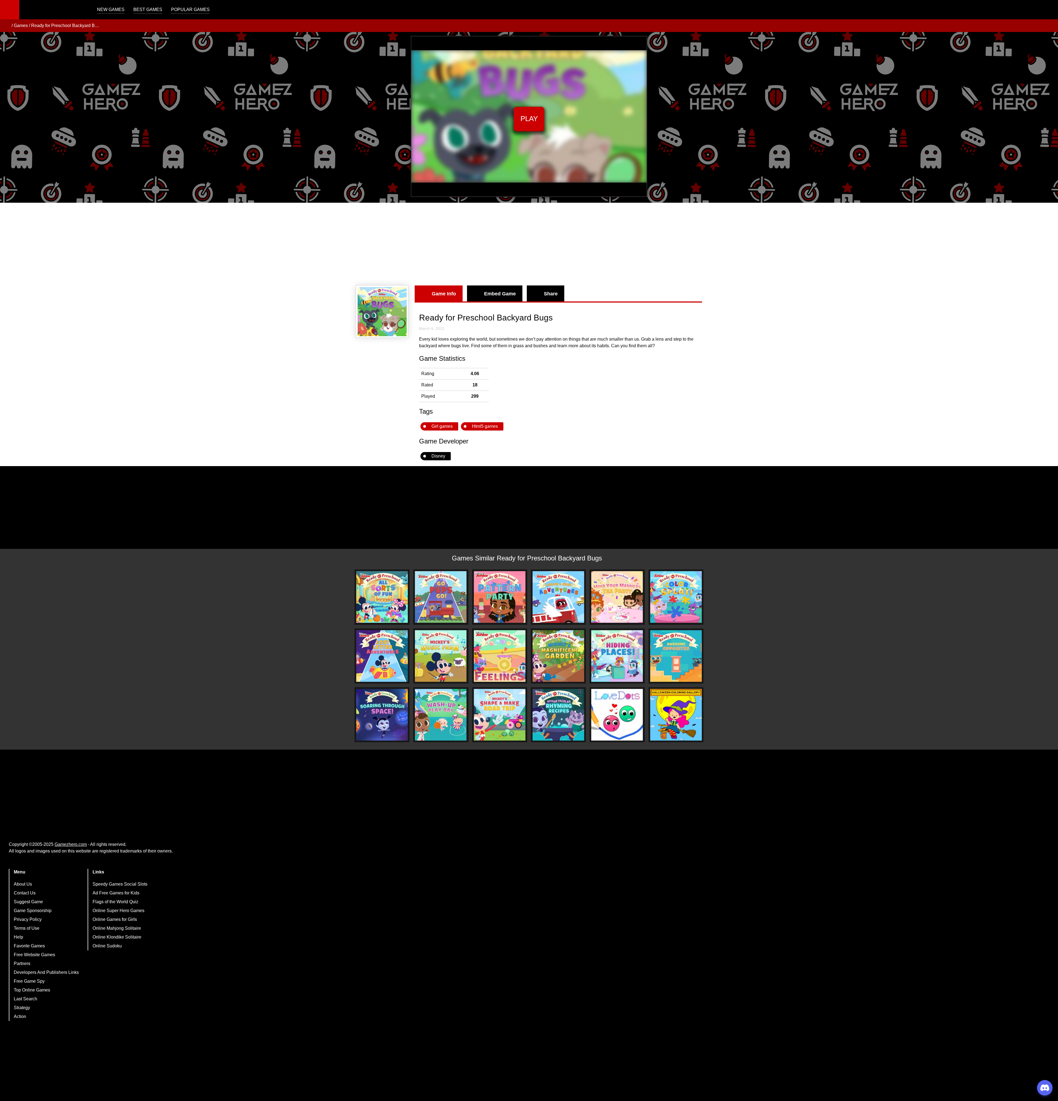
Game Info (444, 293)
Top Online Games (32, 990)
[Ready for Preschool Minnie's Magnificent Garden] (558, 656)
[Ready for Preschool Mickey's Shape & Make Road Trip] (500, 715)
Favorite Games (29, 946)
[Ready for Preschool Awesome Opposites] (676, 656)
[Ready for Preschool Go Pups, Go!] (441, 597)
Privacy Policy (28, 919)
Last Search (25, 998)
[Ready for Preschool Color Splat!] (676, 597)
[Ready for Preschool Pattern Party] (500, 597)
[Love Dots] (617, 715)
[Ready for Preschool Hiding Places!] (617, 656)
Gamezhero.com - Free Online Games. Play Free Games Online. (53, 9)
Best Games (147, 9)
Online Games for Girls (115, 919)
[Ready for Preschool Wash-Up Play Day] (441, 715)
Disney (438, 456)
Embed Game (500, 293)
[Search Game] (1048, 11)
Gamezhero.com (71, 844)
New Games (111, 9)
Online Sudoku (107, 946)
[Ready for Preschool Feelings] (500, 656)
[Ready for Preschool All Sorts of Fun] (382, 597)
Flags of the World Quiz (115, 901)
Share (551, 293)
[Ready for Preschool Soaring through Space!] (382, 715)
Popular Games (190, 9)
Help (18, 937)
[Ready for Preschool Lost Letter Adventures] (382, 656)
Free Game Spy (29, 981)
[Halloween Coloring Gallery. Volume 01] (676, 715)
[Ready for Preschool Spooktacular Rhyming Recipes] (558, 715)
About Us (23, 884)
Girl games (442, 426)
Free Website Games (34, 954)
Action (20, 1016)
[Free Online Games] (6, 26)
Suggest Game (28, 901)
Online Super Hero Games (118, 910)
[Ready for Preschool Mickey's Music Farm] (441, 656)
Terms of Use (26, 928)
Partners (22, 963)
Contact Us (25, 893)
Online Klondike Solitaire (117, 937)
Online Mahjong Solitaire (117, 928)
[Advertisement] (529, 244)
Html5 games (485, 426)
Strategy (22, 1007)
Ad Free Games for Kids (116, 893)
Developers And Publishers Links (46, 972)
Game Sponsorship (33, 910)
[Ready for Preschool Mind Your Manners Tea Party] (617, 597)
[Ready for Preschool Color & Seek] (558, 597)
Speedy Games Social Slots (120, 884)
